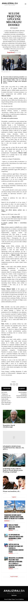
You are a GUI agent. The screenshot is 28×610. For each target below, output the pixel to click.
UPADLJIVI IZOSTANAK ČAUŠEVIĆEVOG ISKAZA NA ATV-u (13, 448)
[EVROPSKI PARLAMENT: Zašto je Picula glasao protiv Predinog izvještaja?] (14, 460)
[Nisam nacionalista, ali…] (14, 482)
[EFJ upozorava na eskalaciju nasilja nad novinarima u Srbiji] (6, 535)
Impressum (14, 595)
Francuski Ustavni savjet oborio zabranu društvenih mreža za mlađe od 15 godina (14, 517)
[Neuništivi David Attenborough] (14, 416)
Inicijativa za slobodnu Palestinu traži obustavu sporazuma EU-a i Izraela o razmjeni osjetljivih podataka (16, 562)
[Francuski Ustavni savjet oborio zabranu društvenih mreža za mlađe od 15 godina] (14, 506)
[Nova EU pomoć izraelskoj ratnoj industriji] (6, 526)
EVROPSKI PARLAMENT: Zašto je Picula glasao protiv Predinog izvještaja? (13, 470)
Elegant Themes (12, 599)
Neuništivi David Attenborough (9, 426)
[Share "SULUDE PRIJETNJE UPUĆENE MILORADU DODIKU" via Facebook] (11, 384)
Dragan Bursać (10, 52)
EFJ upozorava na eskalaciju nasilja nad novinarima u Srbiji (16, 536)
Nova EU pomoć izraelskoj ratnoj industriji (14, 527)
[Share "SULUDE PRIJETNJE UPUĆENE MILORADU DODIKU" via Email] (16, 384)
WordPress (22, 599)
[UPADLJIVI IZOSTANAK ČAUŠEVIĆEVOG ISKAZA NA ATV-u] (14, 437)
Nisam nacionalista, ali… (11, 491)
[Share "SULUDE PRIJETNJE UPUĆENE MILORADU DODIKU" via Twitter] (14, 384)
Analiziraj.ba (6, 520)
